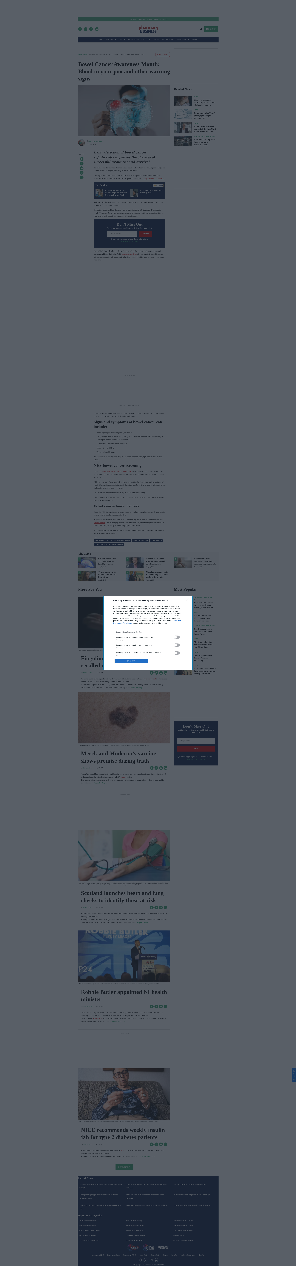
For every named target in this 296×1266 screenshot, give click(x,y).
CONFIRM (131, 661)
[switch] (177, 637)
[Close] (188, 601)
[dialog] (148, 633)
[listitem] (148, 632)
